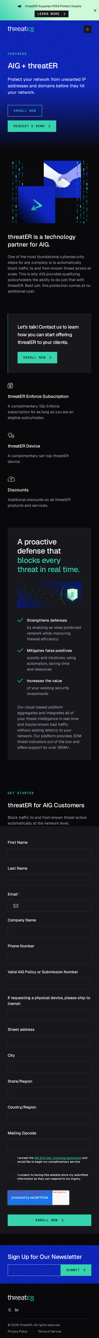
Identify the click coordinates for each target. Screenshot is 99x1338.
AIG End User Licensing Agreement (57, 1158)
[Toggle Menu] (87, 29)
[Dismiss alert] (95, 10)
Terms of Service (49, 1331)
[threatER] (21, 1298)
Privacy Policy (17, 1331)
